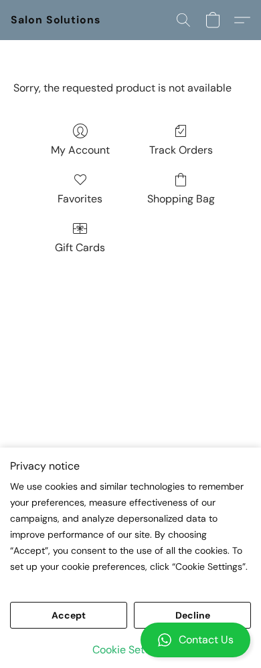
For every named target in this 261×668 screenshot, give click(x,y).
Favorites (80, 199)
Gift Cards (80, 247)
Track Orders (181, 150)
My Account (80, 150)
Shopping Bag (181, 199)
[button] (130, 640)
